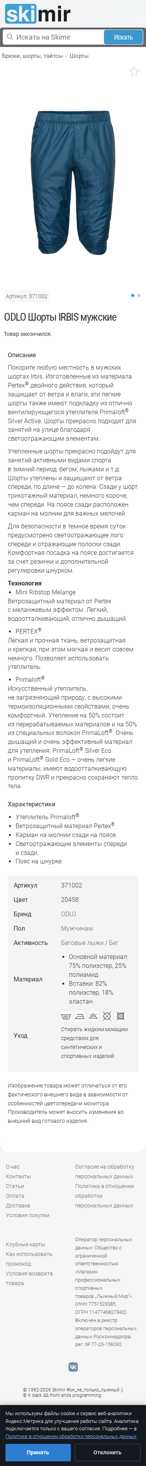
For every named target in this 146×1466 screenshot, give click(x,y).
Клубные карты (25, 1244)
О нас (12, 1167)
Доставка (18, 1205)
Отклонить (107, 1452)
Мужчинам (77, 928)
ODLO (68, 914)
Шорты (79, 55)
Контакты (18, 1176)
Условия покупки (27, 1215)
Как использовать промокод (29, 1259)
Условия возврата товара (29, 1278)
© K (62, 1395)
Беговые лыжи (82, 943)
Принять (38, 1452)
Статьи (15, 1186)
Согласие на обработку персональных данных (104, 1171)
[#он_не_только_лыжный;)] (38, 14)
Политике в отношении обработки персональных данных (70, 1436)
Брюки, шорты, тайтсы (32, 55)
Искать (123, 37)
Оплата (15, 1196)
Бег (114, 943)
